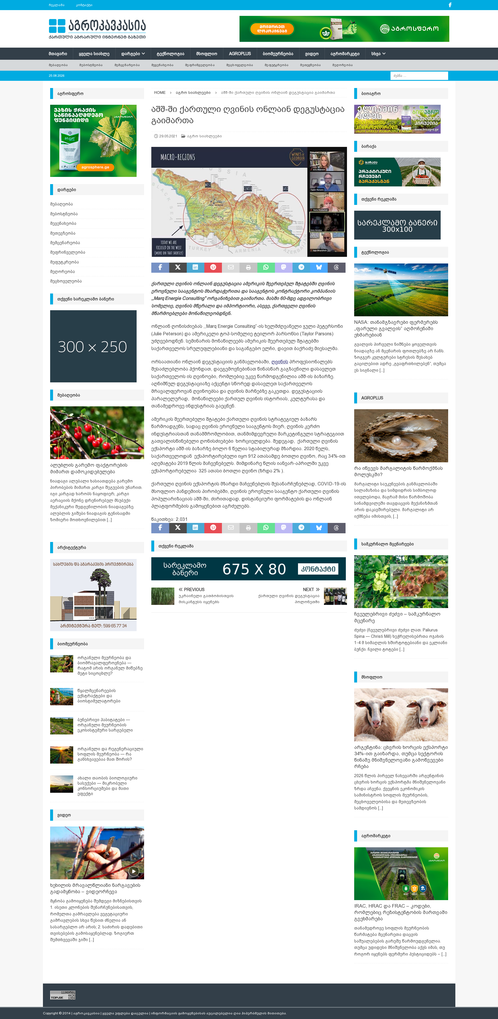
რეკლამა (57, 5)
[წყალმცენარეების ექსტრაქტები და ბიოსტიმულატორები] (61, 696)
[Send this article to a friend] (230, 268)
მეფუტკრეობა (276, 65)
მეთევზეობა (310, 65)
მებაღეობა (58, 65)
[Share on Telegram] (301, 268)
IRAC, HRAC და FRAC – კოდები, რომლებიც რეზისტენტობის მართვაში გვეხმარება (400, 912)
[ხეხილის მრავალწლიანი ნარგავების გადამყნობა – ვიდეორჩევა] (97, 853)
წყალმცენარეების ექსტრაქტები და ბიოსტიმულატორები (99, 695)
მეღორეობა (342, 65)
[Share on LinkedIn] (195, 268)
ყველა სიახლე (94, 53)
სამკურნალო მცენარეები (387, 544)
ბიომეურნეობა (278, 53)
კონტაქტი (84, 5)
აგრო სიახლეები (204, 136)
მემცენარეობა (127, 65)
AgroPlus (240, 53)
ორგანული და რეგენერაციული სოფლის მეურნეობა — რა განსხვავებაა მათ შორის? (110, 754)
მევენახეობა (162, 65)
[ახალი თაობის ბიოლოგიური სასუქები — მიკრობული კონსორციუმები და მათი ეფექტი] (61, 784)
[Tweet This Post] (178, 268)
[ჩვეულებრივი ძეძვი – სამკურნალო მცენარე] (401, 581)
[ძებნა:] (419, 75)
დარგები (130, 53)
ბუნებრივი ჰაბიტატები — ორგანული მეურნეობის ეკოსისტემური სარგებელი (105, 724)
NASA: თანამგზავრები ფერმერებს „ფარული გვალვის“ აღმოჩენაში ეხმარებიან (396, 328)
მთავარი (58, 53)
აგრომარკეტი (345, 53)
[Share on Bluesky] (319, 268)
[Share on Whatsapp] (266, 268)
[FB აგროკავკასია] (450, 5)
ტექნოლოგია (170, 53)
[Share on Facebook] (160, 268)
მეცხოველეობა (239, 65)
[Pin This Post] (213, 268)
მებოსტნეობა (91, 65)
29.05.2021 (168, 136)
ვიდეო (312, 53)
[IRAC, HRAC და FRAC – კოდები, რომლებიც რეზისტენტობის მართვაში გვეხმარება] (401, 873)
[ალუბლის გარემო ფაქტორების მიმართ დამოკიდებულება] (97, 432)
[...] (109, 519)
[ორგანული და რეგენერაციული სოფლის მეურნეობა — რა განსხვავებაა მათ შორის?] (61, 755)
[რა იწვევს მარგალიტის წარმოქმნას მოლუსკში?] (401, 435)
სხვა (376, 53)
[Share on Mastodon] (284, 268)
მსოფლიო (206, 53)
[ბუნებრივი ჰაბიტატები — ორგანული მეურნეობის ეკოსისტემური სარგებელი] (61, 725)
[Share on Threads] (336, 268)
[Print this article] (248, 268)
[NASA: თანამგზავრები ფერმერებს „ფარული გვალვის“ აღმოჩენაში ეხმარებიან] (401, 289)
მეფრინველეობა (200, 65)
